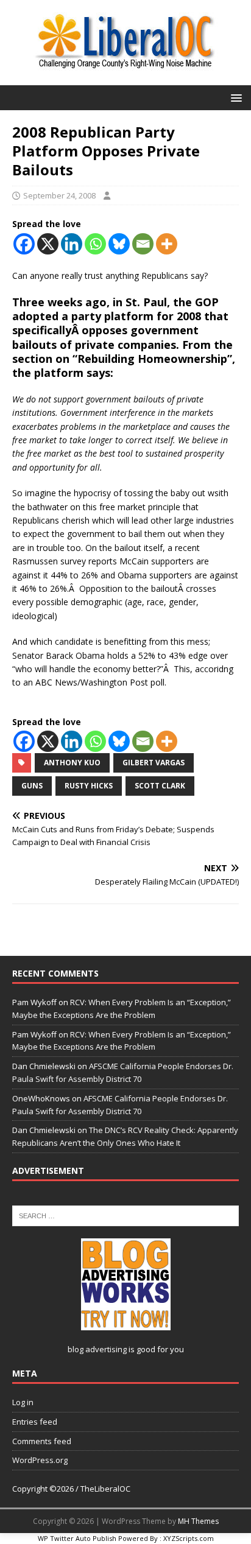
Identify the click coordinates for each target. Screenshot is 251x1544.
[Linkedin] (71, 243)
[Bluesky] (119, 243)
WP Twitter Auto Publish (77, 1538)
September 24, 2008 (59, 195)
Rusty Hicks (89, 786)
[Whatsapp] (95, 243)
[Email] (143, 243)
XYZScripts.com (188, 1538)
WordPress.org (40, 1460)
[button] (234, 97)
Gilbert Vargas (153, 762)
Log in (23, 1402)
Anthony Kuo (72, 762)
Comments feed (41, 1441)
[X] (47, 243)
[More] (166, 243)
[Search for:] (125, 1215)
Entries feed (34, 1421)
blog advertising (97, 1349)
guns (32, 786)
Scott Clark (160, 786)
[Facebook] (24, 243)
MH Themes (198, 1521)
